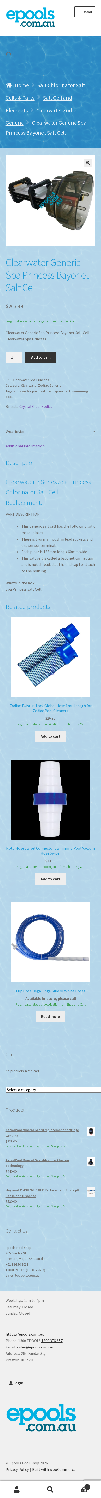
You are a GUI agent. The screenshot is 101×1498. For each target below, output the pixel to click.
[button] (88, 163)
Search (50, 1489)
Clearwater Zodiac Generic (41, 385)
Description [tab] (15, 431)
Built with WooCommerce (54, 1469)
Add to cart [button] (50, 736)
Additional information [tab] (25, 445)
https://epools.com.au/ (25, 1334)
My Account (17, 1489)
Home (22, 85)
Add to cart (41, 357)
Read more (50, 1016)
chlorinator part (26, 391)
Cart (77, 1485)
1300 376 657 (52, 1340)
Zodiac (46, 406)
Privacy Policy (17, 1469)
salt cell (46, 391)
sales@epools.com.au (23, 1275)
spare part (62, 391)
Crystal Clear (30, 406)
